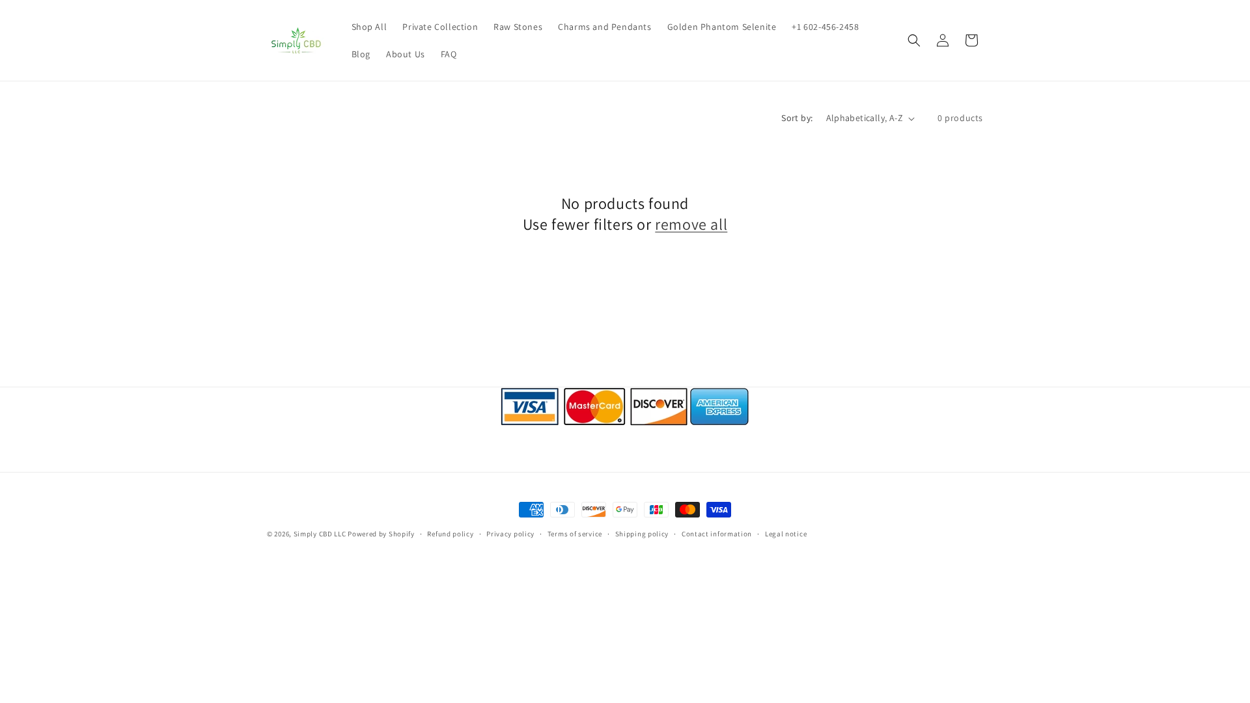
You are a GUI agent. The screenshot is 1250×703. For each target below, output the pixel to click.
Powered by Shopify (381, 533)
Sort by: (796, 118)
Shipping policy (642, 533)
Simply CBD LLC (320, 533)
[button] (914, 40)
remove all (691, 224)
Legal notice (786, 533)
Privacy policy (510, 533)
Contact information (717, 533)
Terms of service (575, 533)
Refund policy (450, 533)
